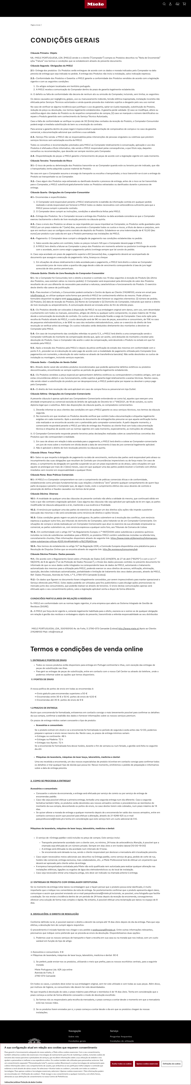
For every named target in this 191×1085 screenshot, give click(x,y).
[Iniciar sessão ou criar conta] (170, 4)
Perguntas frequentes (121, 1037)
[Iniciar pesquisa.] (164, 3)
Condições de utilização (122, 1041)
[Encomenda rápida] (177, 4)
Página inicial (35, 25)
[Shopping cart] (184, 4)
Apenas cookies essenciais (147, 1064)
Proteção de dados (28, 1082)
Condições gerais (77, 1041)
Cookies (39, 1082)
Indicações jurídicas (12, 1082)
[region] (95, 1064)
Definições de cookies (172, 1064)
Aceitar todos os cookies (122, 1064)
